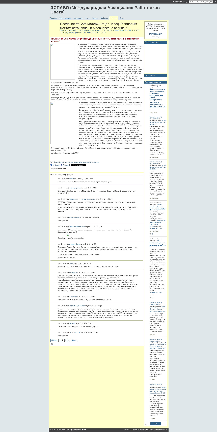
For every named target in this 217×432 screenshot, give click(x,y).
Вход (185, 2)
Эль (158, 87)
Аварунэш (72, 179)
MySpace (56, 165)
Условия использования (158, 430)
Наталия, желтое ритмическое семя (82, 199)
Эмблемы (126, 430)
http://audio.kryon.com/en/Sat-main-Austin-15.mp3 (157, 224)
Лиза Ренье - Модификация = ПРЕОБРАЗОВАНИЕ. (157, 106)
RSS (52, 344)
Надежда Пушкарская (77, 306)
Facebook (66, 165)
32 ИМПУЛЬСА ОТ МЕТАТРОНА (126, 30)
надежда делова (75, 188)
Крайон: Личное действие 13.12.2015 (158, 208)
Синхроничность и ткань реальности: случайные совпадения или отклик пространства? (157, 94)
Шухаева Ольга (74, 244)
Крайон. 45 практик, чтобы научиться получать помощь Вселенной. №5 (158, 309)
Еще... (156, 423)
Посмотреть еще (156, 228)
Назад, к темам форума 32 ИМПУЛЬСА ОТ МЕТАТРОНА (84, 33)
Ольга (71, 263)
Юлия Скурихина (88, 30)
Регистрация (177, 2)
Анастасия (73, 297)
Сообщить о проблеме (140, 430)
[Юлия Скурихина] (54, 29)
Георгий (152, 117)
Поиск (215, 2)
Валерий (72, 323)
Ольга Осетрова (74, 332)
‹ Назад (54, 340)
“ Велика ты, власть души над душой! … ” (158, 245)
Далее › (74, 340)
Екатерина (73, 272)
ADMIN (66, 430)
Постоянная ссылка (59, 179)
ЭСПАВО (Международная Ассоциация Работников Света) (105, 9)
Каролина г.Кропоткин (77, 227)
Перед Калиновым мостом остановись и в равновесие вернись (76, 162)
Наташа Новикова (75, 218)
